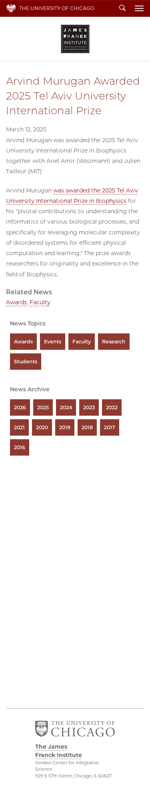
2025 (43, 407)
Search (122, 8)
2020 (42, 427)
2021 (19, 427)
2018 (87, 427)
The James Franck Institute (75, 39)
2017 (109, 427)
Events (52, 342)
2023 (89, 407)
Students (25, 362)
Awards (16, 302)
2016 (19, 447)
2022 (112, 407)
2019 (64, 427)
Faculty (40, 302)
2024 (66, 407)
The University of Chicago (56, 8)
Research (114, 342)
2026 (20, 407)
